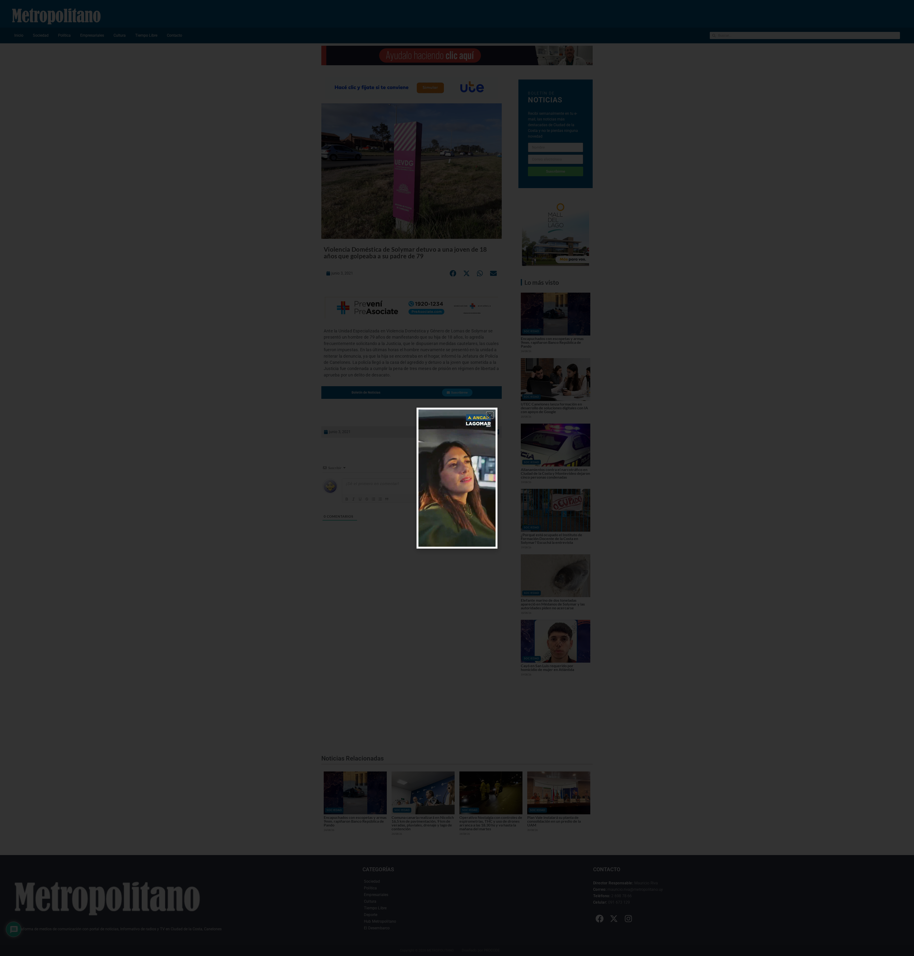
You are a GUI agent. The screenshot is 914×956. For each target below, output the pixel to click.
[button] (490, 415)
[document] (457, 478)
